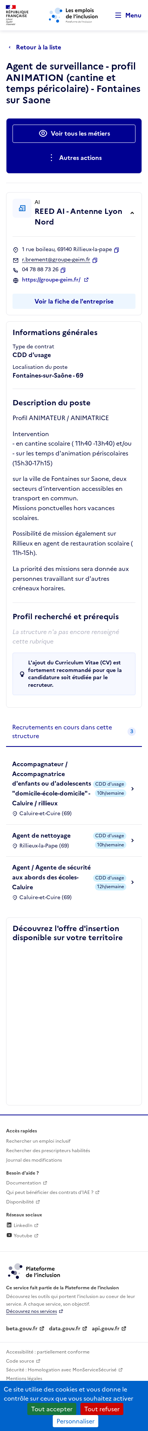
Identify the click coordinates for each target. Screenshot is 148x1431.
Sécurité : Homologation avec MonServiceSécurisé (61, 1369)
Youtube (22, 1235)
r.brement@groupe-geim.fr (56, 260)
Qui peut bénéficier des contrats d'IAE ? (49, 1192)
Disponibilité (20, 1202)
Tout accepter (51, 1409)
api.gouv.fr (106, 1329)
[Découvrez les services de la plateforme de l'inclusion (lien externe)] (34, 1270)
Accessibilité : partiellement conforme (48, 1352)
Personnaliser (75, 1421)
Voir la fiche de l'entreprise (74, 301)
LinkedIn (22, 1225)
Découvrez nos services (31, 1311)
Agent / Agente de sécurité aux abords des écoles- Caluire (51, 877)
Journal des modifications (34, 1160)
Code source (20, 1361)
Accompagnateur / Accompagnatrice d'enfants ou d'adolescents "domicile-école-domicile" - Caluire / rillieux (51, 783)
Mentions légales (24, 1378)
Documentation (23, 1183)
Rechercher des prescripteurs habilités (48, 1150)
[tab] (74, 732)
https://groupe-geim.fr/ (52, 280)
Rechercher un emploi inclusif (38, 1141)
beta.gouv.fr (22, 1329)
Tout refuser (102, 1409)
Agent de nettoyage (41, 835)
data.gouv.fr (64, 1329)
